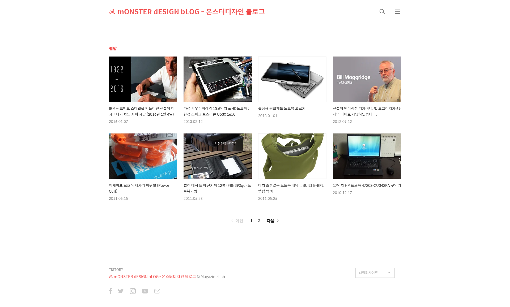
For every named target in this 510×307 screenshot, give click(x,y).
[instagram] (133, 291)
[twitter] (121, 291)
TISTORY (116, 269)
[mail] (157, 291)
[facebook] (110, 291)
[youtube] (145, 291)
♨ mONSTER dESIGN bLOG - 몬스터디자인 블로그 (187, 11)
